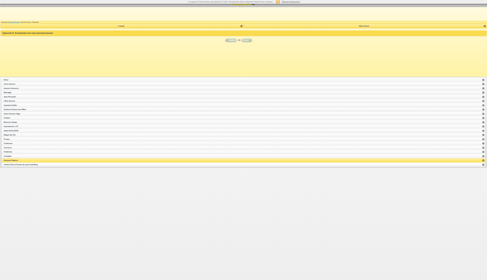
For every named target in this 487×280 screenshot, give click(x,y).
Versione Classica (11, 160)
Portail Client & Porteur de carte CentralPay (21, 165)
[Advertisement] (243, 14)
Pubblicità (8, 152)
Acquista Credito (10, 105)
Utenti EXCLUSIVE (11, 131)
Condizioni (8, 143)
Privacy (7, 139)
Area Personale (10, 97)
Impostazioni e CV (11, 126)
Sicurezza (8, 148)
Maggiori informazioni (291, 2)
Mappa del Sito (10, 135)
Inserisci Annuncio (11, 88)
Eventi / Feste (15, 22)
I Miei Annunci (9, 101)
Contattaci (8, 156)
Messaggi (7, 92)
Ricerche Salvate (10, 122)
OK (278, 2)
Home (6, 80)
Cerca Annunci (9, 84)
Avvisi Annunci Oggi (12, 114)
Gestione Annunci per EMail (15, 109)
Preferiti (7, 118)
